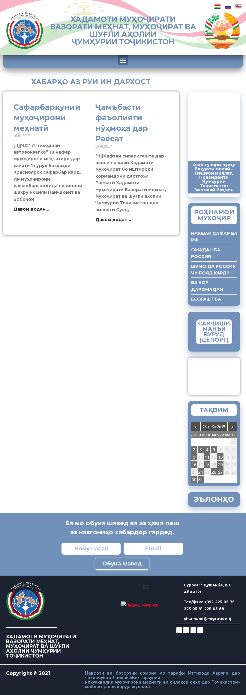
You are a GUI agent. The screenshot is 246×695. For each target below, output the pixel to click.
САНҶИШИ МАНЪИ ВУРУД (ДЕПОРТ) (214, 331)
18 (207, 464)
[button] (123, 60)
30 (194, 479)
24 (200, 472)
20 (220, 464)
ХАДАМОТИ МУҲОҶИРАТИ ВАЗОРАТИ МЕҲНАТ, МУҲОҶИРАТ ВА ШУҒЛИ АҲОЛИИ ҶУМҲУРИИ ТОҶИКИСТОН (123, 30)
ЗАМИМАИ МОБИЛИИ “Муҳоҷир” (223, 374)
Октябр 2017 (214, 426)
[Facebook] (186, 630)
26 (214, 472)
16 (194, 464)
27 (220, 472)
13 (220, 457)
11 (207, 457)
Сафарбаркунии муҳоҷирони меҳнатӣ (47, 118)
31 (200, 479)
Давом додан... (31, 209)
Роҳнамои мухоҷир (214, 215)
